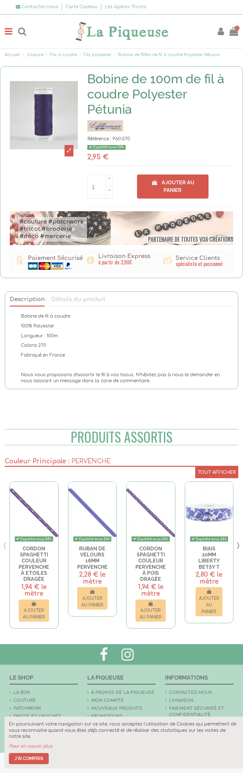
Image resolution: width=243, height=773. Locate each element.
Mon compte (107, 700)
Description (27, 299)
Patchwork (27, 708)
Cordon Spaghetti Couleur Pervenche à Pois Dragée (150, 564)
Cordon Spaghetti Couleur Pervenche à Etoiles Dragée (34, 564)
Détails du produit (78, 299)
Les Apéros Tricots (125, 6)
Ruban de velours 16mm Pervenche (92, 558)
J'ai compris (29, 758)
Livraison (181, 700)
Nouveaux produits (116, 708)
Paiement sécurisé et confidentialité (196, 711)
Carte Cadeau (82, 6)
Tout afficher (217, 472)
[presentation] (5, 545)
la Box (21, 692)
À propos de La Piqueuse (122, 692)
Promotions (106, 716)
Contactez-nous (190, 692)
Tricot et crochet (37, 716)
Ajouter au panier (178, 186)
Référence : (99, 138)
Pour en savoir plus (31, 746)
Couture (24, 700)
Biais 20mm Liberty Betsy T (209, 558)
